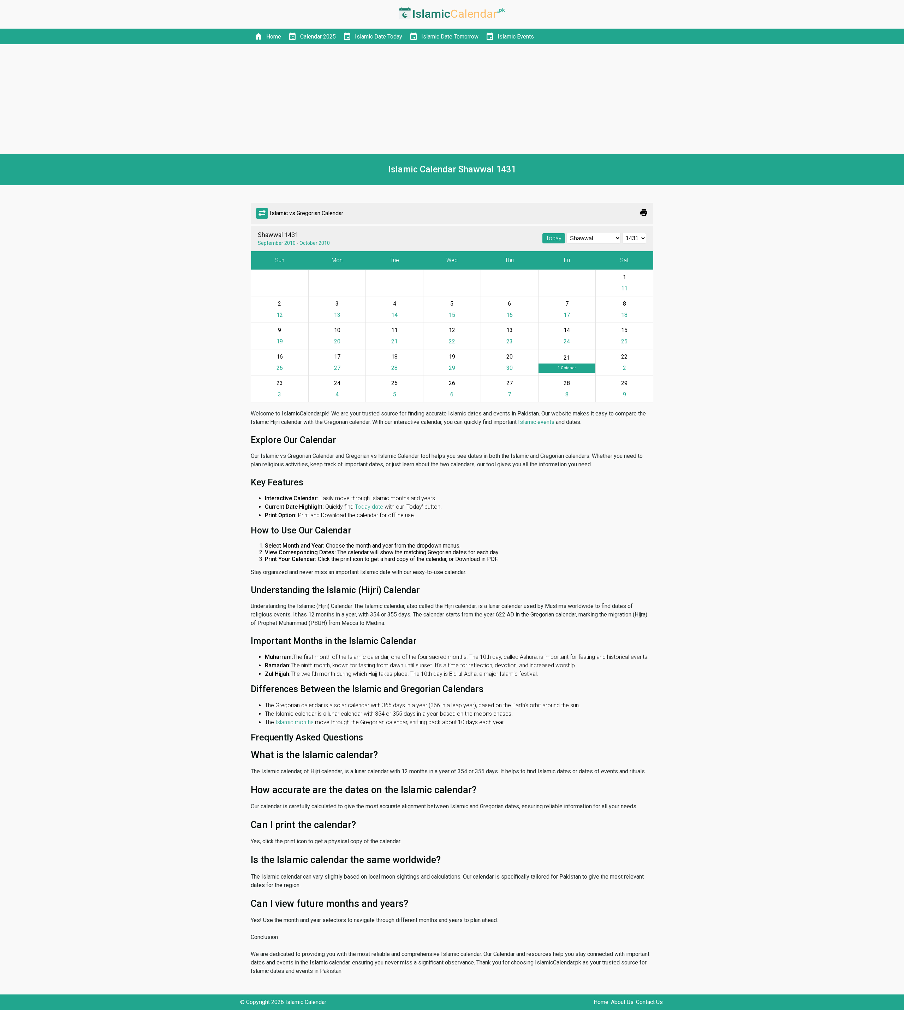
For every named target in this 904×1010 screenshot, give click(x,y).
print (644, 212)
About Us (622, 1002)
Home (601, 1002)
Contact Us (649, 1002)
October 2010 (314, 243)
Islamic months (294, 722)
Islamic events (536, 422)
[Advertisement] (452, 98)
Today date (369, 506)
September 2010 (277, 243)
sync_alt (262, 213)
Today (553, 238)
